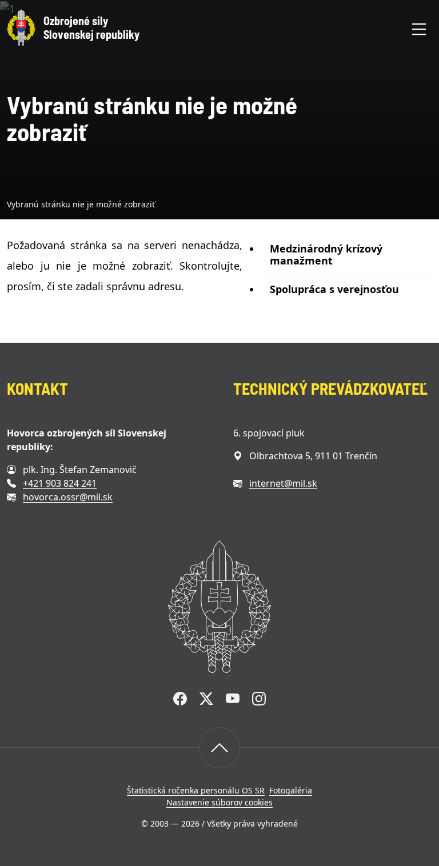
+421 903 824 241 (60, 483)
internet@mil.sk (283, 483)
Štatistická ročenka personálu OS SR (196, 790)
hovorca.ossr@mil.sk (68, 497)
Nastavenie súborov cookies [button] (219, 802)
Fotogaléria (290, 790)
